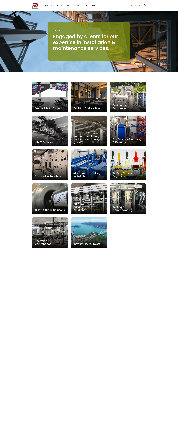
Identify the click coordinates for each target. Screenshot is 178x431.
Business (68, 5)
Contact (103, 5)
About (47, 5)
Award (94, 5)
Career (86, 5)
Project (78, 5)
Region (57, 5)
